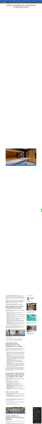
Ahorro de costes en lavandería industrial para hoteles (31, 312)
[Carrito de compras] (40, 2)
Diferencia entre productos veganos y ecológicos (31, 333)
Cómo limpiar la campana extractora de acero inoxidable (15, 338)
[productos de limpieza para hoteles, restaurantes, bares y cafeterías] (15, 410)
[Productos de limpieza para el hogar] (15, 333)
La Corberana (8, 401)
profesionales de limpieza (9, 399)
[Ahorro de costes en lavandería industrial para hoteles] (31, 306)
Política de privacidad (35, 414)
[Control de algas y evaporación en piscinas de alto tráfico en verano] (31, 317)
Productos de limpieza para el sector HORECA (13, 404)
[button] (13, 2)
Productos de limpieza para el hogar (12, 403)
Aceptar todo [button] (35, 421)
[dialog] (37, 415)
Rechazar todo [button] (39, 421)
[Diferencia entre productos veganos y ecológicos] (31, 329)
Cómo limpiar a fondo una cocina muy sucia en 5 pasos (14, 339)
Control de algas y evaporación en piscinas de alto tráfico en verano (31, 323)
